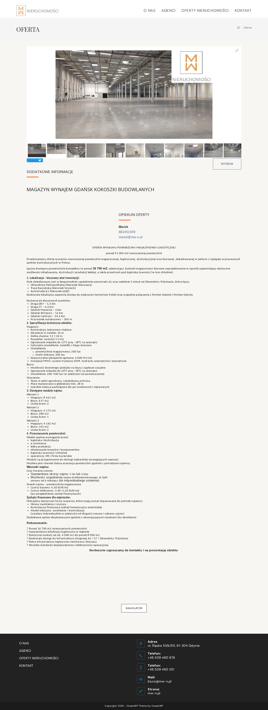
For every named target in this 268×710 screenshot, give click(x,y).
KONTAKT (26, 666)
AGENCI (25, 651)
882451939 (127, 232)
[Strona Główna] (238, 27)
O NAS (24, 643)
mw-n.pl (154, 693)
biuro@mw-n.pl (160, 681)
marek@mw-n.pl (131, 237)
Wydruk (227, 164)
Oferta (248, 27)
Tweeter (33, 161)
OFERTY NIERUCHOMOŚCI (38, 658)
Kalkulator (134, 608)
